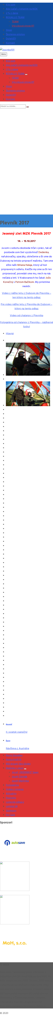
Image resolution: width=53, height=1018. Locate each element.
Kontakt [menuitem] (10, 43)
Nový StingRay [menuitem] (14, 755)
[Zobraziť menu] (26, 74)
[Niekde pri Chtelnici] (28, 375)
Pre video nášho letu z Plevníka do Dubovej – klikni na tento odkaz (26, 306)
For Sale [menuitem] (10, 815)
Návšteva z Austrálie (17, 748)
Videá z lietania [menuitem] (14, 789)
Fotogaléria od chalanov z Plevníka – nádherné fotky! (26, 324)
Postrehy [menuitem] (11, 798)
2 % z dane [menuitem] (12, 13)
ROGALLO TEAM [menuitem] (15, 17)
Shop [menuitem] (9, 30)
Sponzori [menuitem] (11, 811)
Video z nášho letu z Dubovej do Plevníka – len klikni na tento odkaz (26, 295)
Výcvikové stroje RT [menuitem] (23, 26)
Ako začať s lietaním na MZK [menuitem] (22, 9)
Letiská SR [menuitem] (12, 806)
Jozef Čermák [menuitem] (19, 777)
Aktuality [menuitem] (11, 794)
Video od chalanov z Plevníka (26, 315)
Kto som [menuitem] (10, 5)
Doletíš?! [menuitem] (11, 39)
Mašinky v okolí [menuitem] (14, 768)
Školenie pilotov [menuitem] (15, 34)
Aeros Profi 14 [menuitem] (13, 760)
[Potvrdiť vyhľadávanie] (27, 106)
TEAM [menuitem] (15, 22)
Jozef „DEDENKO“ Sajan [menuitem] (25, 772)
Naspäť (9, 724)
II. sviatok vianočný (16, 732)
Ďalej (8, 740)
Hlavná (10, 334)
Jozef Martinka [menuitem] (20, 781)
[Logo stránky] (7, 50)
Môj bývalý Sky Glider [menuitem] (18, 764)
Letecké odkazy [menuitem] (15, 802)
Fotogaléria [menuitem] (12, 785)
